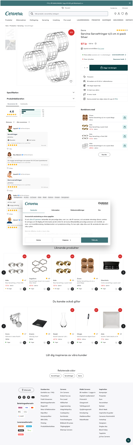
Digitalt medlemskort (87, 396)
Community (24, 104)
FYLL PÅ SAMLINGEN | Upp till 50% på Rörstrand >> (65, 3)
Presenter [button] (96, 20)
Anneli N (15, 174)
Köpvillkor (44, 413)
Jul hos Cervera (104, 436)
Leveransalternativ (118, 55)
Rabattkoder (84, 419)
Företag (43, 423)
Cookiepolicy (64, 413)
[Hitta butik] (115, 13)
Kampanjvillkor (46, 416)
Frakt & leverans (46, 399)
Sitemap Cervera (66, 430)
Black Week (103, 409)
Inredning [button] (56, 20)
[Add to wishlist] (71, 81)
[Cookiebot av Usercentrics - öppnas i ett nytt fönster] (99, 203)
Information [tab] (55, 210)
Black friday (103, 430)
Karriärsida (64, 416)
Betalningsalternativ (48, 402)
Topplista (102, 433)
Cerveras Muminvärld (107, 416)
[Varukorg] (126, 13)
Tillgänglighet (65, 426)
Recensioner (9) (12, 104)
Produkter (8, 20)
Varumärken (118, 20)
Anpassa (65, 240)
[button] (32, 13)
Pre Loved (67, 20)
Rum (100, 399)
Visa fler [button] (104, 155)
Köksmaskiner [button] (21, 20)
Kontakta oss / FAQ (47, 392)
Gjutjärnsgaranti (85, 409)
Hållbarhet (64, 402)
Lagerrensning (83, 20)
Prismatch (83, 399)
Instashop (102, 419)
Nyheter (102, 406)
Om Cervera (64, 392)
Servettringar (55, 376)
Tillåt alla (95, 240)
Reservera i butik (118, 59)
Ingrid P (15, 128)
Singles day (103, 426)
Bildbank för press (66, 423)
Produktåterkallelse (48, 426)
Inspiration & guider (106, 413)
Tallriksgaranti (85, 406)
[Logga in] (118, 13)
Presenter (102, 396)
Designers (102, 423)
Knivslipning (84, 413)
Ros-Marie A (17, 155)
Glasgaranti (84, 402)
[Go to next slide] (123, 272)
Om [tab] (99, 210)
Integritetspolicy (66, 409)
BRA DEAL (44, 419)
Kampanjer (106, 20)
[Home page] (14, 15)
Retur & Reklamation (48, 409)
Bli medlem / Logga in (87, 392)
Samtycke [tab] (33, 210)
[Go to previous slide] (4, 272)
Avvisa (38, 240)
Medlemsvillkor (85, 416)
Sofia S (15, 195)
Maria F (15, 220)
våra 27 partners (35, 219)
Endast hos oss (65, 396)
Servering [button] (45, 20)
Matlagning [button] (34, 20)
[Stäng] (130, 3)
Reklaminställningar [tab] (77, 210)
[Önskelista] (122, 13)
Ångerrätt (44, 406)
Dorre (80, 376)
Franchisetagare (66, 419)
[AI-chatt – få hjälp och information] (128, 440)
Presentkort (45, 396)
